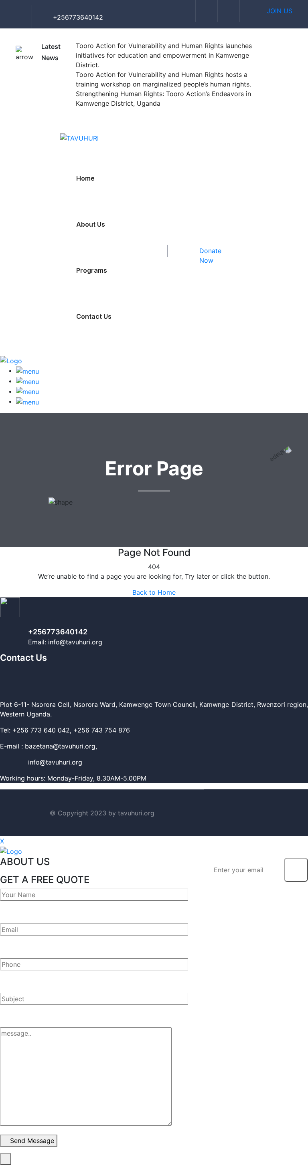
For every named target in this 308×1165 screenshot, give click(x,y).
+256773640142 (57, 632)
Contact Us (93, 316)
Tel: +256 (14, 730)
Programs (91, 270)
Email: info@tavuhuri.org (65, 642)
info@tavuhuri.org (41, 762)
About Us (90, 224)
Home (85, 178)
